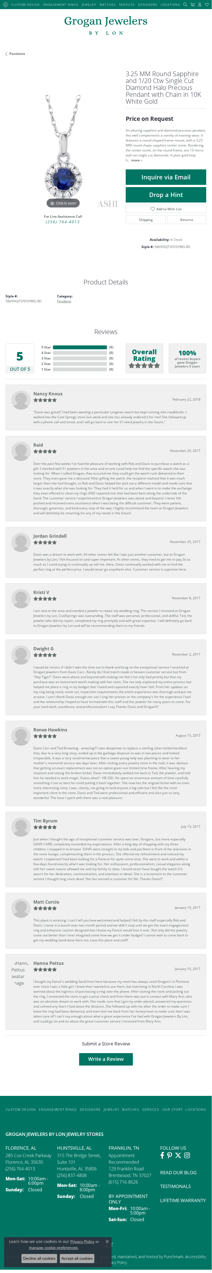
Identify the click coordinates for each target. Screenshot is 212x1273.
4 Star (46, 352)
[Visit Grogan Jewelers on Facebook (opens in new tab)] (162, 1155)
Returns (186, 219)
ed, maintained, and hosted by (137, 1256)
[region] (63, 152)
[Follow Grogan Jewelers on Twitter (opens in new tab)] (178, 1155)
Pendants (17, 53)
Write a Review (106, 1059)
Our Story (172, 1109)
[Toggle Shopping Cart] (192, 4)
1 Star (46, 369)
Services (127, 4)
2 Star (46, 363)
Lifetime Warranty (183, 1200)
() (111, 347)
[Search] (185, 4)
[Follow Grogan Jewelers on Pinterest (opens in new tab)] (169, 1155)
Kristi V (41, 592)
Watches (108, 4)
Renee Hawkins (50, 730)
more (136, 160)
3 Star (46, 358)
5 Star (46, 347)
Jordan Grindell (50, 536)
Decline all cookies (39, 1258)
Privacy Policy (82, 1241)
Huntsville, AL (74, 1148)
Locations (170, 4)
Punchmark (173, 1256)
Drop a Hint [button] (166, 195)
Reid (38, 445)
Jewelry (89, 4)
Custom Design (26, 4)
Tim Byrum (45, 821)
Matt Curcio (46, 902)
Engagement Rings (60, 4)
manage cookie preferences (53, 1247)
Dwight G (43, 649)
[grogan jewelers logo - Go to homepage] (106, 26)
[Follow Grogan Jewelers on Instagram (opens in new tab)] (187, 1155)
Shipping (146, 219)
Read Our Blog (178, 1172)
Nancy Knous (48, 394)
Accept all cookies (77, 1258)
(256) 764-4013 (63, 221)
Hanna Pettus (48, 963)
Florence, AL (21, 1148)
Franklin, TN (124, 1148)
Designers (147, 4)
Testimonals (175, 1186)
